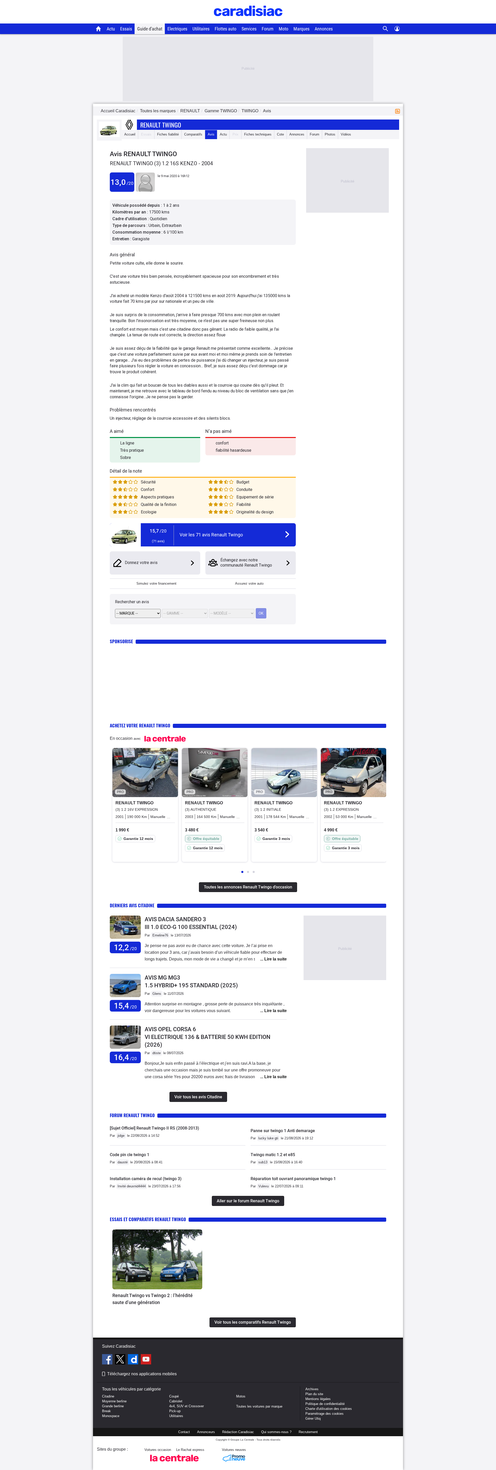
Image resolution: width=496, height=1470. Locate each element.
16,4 (125, 1057)
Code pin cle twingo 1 (129, 1154)
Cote (280, 134)
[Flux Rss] (398, 110)
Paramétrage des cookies (324, 1414)
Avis (211, 134)
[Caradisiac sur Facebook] (108, 1360)
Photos (330, 134)
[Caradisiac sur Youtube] (146, 1360)
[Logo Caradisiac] (248, 21)
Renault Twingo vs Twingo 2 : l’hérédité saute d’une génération (152, 1299)
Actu (111, 28)
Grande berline (113, 1406)
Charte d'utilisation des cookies (328, 1409)
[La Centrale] (174, 1463)
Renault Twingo (160, 124)
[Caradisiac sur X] (121, 1360)
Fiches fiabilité (168, 134)
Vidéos (346, 134)
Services (249, 28)
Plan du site (314, 1394)
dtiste (156, 1053)
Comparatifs (193, 134)
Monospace (110, 1416)
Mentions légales (318, 1399)
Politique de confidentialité (325, 1404)
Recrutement (308, 1432)
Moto (283, 28)
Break (106, 1411)
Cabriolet (175, 1401)
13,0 (122, 182)
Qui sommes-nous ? (276, 1432)
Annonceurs (206, 1432)
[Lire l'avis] (125, 939)
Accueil (129, 134)
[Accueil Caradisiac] (98, 28)
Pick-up (175, 1411)
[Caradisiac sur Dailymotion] (134, 1360)
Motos (240, 1396)
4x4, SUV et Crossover (186, 1406)
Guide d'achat (149, 28)
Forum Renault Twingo (132, 1115)
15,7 (158, 531)
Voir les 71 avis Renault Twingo (211, 534)
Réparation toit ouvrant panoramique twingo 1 (293, 1178)
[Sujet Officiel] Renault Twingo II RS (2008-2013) (154, 1128)
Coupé (174, 1396)
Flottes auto (225, 28)
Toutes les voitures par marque (259, 1406)
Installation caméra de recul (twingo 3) (146, 1178)
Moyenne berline (114, 1401)
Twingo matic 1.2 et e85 (273, 1154)
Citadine (108, 1396)
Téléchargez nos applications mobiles (142, 1374)
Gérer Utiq (313, 1418)
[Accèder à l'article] (157, 1259)
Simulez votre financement (156, 583)
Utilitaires (201, 28)
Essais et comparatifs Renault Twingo (148, 1219)
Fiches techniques (258, 134)
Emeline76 (160, 935)
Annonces (324, 28)
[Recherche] (385, 28)
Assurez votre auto (249, 583)
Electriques (177, 28)
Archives (312, 1389)
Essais (126, 28)
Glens (156, 994)
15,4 (125, 1005)
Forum (268, 28)
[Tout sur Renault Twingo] (109, 136)
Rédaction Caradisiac (238, 1432)
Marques (301, 28)
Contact (184, 1432)
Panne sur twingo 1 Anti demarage (283, 1130)
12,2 (125, 947)
